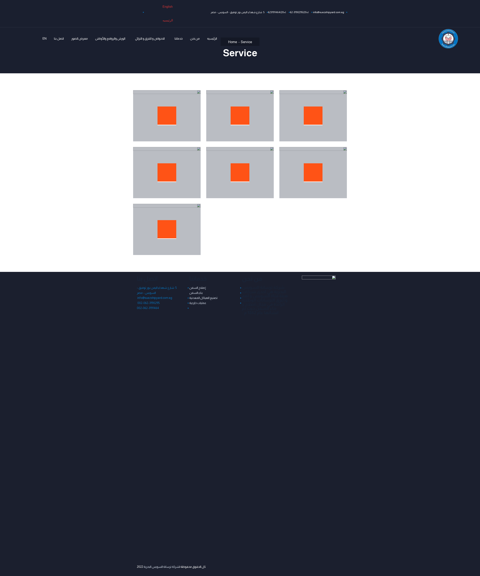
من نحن (195, 38)
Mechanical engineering (320, 170)
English (168, 6)
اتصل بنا (59, 38)
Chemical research (178, 170)
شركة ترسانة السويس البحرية (161, 566)
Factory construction (176, 226)
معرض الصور (79, 38)
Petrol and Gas (255, 170)
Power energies (254, 113)
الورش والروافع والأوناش (110, 38)
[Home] (448, 38)
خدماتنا (179, 38)
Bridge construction (177, 113)
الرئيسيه (168, 20)
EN (44, 38)
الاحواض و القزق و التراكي (150, 38)
